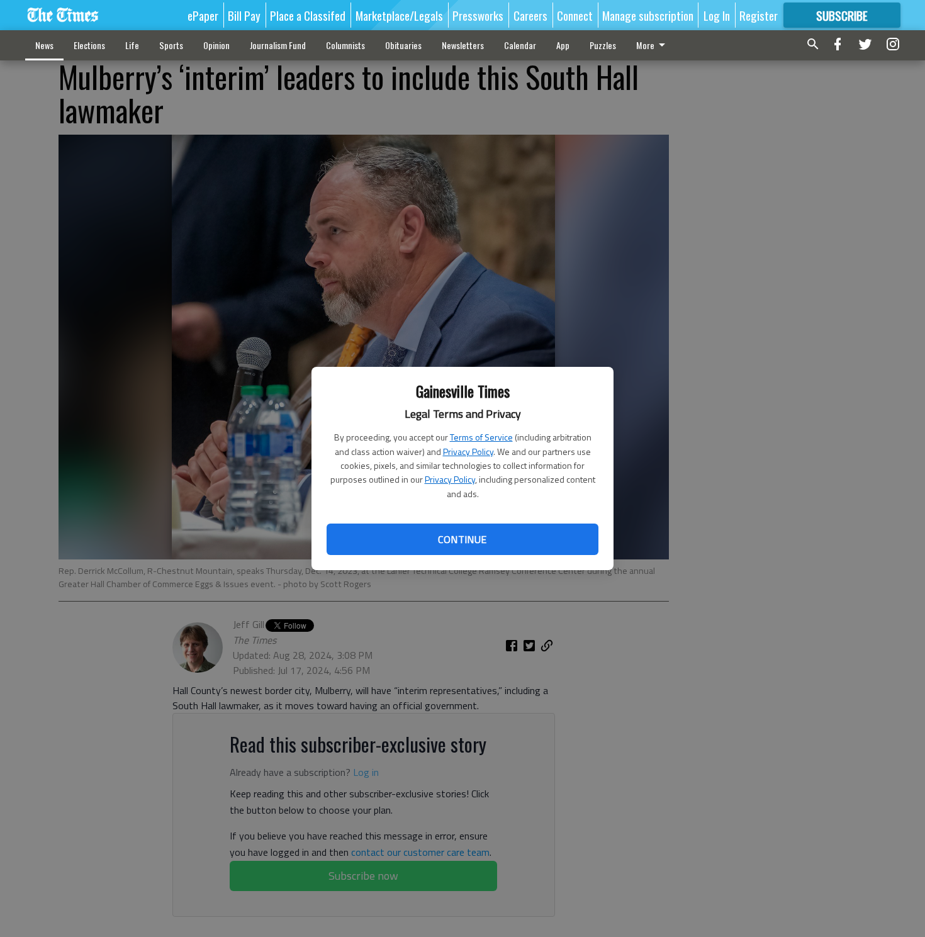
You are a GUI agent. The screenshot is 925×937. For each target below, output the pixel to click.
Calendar (520, 45)
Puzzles (603, 45)
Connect (575, 15)
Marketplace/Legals (399, 15)
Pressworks (477, 15)
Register (758, 15)
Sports (171, 45)
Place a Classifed (307, 15)
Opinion (216, 45)
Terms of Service (481, 437)
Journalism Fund (278, 45)
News (44, 45)
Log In (717, 15)
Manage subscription (647, 15)
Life (132, 45)
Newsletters (463, 45)
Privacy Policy (468, 451)
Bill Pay (244, 15)
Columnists (345, 45)
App (562, 45)
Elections (89, 45)
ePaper (203, 15)
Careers (530, 15)
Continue (462, 539)
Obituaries (403, 45)
